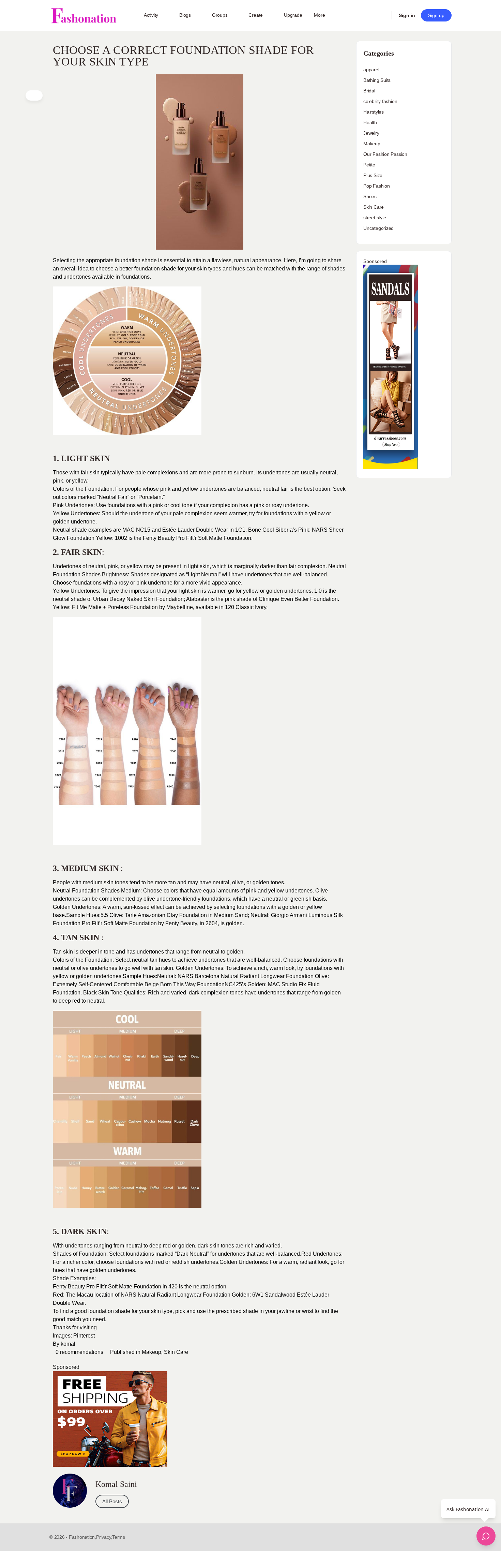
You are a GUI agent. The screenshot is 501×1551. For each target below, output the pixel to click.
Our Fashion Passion (385, 154)
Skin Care (176, 1352)
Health (370, 122)
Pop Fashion (376, 186)
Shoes (370, 196)
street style (374, 217)
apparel (371, 69)
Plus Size (372, 175)
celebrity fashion (380, 101)
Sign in (407, 15)
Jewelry (371, 133)
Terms (118, 1537)
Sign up (436, 15)
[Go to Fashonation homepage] (83, 15)
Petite (369, 164)
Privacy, (104, 1537)
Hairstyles (373, 112)
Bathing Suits (377, 80)
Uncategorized (378, 228)
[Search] (382, 15)
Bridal (369, 90)
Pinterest (84, 1336)
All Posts (112, 1501)
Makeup (151, 1352)
